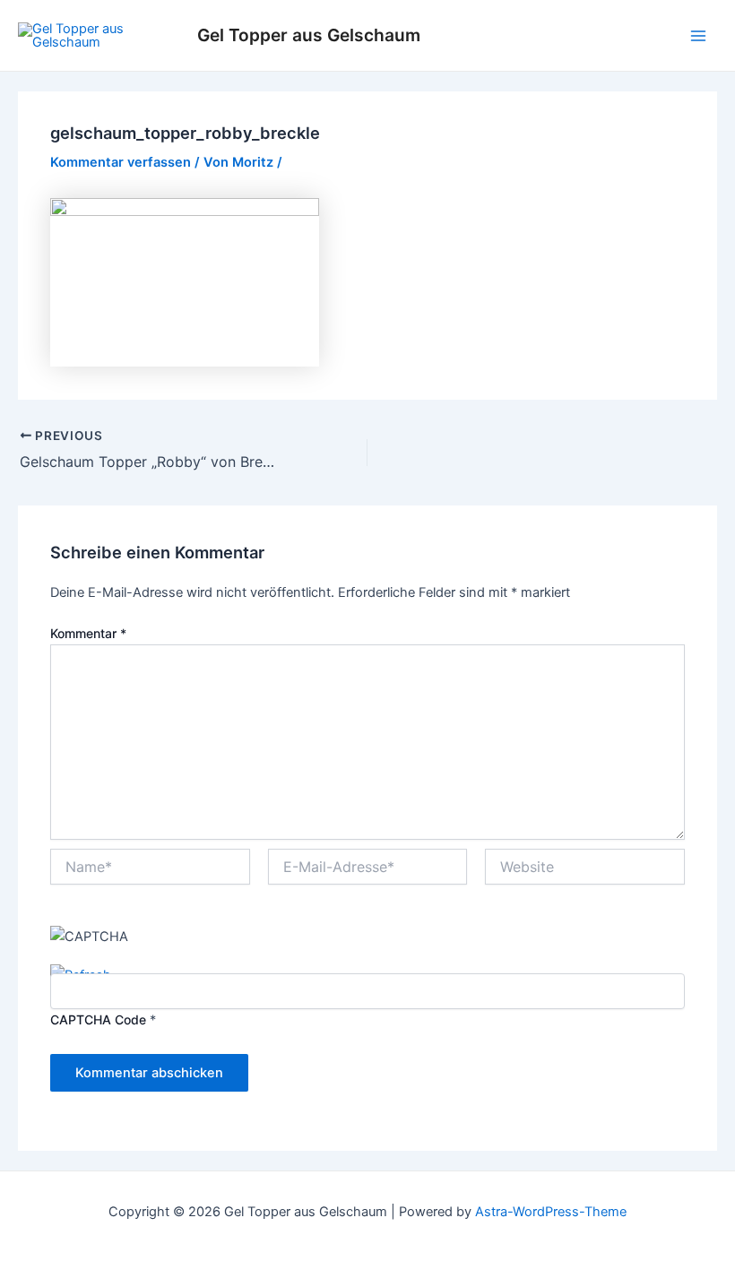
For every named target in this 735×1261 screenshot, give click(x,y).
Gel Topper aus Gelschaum (308, 35)
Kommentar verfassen (120, 162)
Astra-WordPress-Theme (551, 1212)
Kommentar (88, 633)
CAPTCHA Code (98, 1019)
